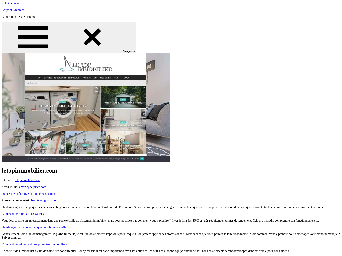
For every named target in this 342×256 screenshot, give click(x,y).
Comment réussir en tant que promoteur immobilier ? (34, 244)
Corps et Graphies (13, 10)
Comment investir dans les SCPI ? (23, 213)
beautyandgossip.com (44, 200)
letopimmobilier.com (27, 180)
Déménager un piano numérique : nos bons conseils (34, 227)
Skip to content (11, 3)
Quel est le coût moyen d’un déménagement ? (30, 193)
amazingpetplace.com (32, 187)
